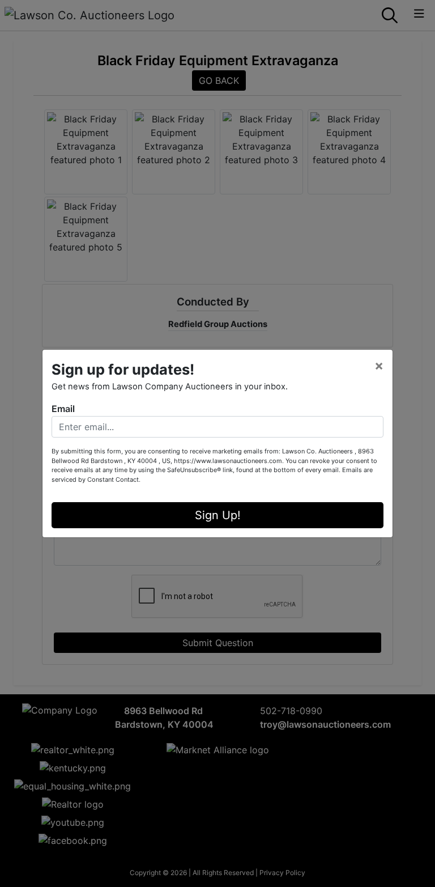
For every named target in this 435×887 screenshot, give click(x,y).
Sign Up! (218, 515)
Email (63, 408)
